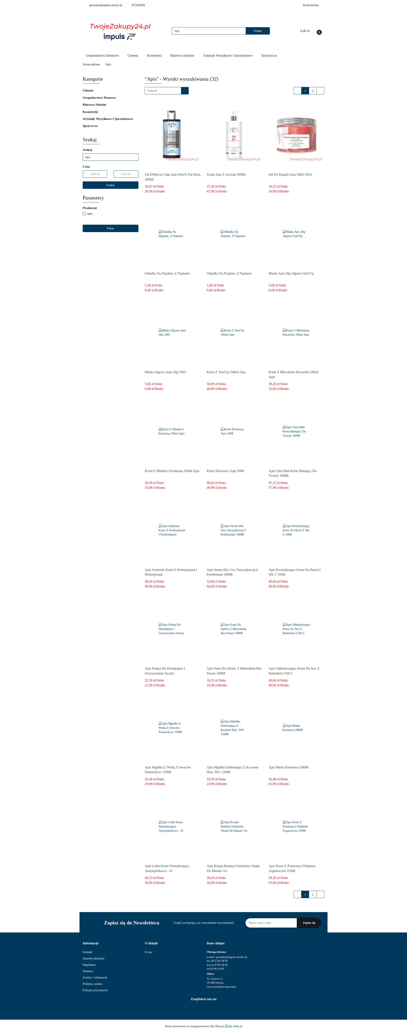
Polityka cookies (92, 984)
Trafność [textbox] (152, 90)
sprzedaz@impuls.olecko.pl (231, 957)
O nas (148, 952)
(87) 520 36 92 (219, 960)
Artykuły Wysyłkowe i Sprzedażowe (228, 55)
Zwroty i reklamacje (95, 977)
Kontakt (87, 952)
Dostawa (88, 971)
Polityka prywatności (95, 990)
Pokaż (110, 228)
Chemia (133, 55)
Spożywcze (269, 55)
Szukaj (110, 185)
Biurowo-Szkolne (182, 55)
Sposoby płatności (93, 958)
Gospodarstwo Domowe (103, 55)
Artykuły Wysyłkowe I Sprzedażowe (108, 119)
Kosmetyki (154, 55)
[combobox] (167, 90)
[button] (91, 943)
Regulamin (89, 964)
